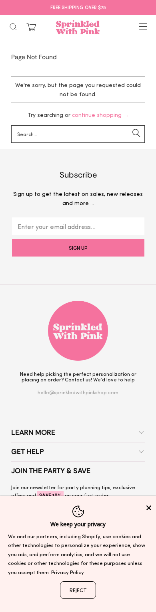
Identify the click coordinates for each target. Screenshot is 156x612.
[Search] (13, 26)
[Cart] (31, 27)
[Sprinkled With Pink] (78, 27)
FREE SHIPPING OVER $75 (78, 7)
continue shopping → (100, 114)
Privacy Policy (67, 572)
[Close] (149, 508)
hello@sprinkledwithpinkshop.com (78, 392)
